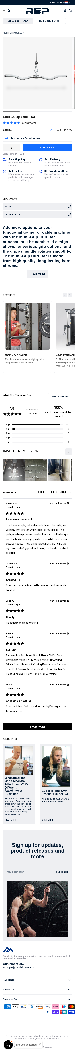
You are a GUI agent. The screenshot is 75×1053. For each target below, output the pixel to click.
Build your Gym (49, 21)
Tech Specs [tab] (12, 214)
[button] (4, 11)
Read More (38, 274)
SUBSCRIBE (62, 871)
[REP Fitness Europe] (37, 11)
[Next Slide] (68, 451)
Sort (41, 491)
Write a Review (62, 397)
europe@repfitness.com (19, 967)
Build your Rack (17, 21)
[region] (37, 470)
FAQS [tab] (7, 206)
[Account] (65, 11)
